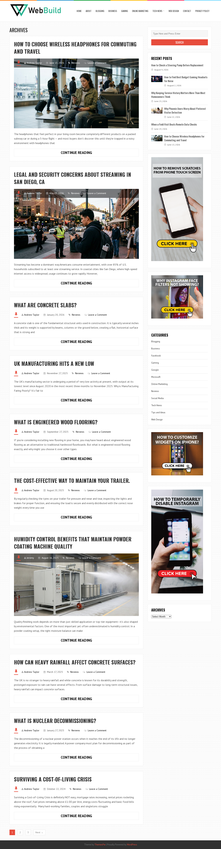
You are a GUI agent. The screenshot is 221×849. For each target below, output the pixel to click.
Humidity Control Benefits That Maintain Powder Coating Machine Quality (72, 542)
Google (155, 369)
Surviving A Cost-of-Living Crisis (53, 779)
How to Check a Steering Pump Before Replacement (177, 65)
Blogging (100, 11)
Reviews (75, 62)
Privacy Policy (202, 11)
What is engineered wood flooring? (56, 422)
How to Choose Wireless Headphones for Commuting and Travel (75, 47)
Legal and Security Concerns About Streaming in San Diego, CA (72, 178)
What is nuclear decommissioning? (55, 721)
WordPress (132, 844)
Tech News (157, 11)
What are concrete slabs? (45, 305)
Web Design (174, 11)
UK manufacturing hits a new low (54, 363)
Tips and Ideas (158, 412)
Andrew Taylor (34, 62)
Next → (39, 832)
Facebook (156, 355)
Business (112, 11)
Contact (187, 11)
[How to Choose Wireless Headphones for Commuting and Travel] (76, 93)
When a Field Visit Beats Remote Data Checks (174, 124)
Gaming (124, 11)
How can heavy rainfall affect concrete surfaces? (75, 662)
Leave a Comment (97, 62)
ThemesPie (99, 844)
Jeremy (30, 557)
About (89, 11)
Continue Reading (87, 153)
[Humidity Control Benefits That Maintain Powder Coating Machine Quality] (76, 584)
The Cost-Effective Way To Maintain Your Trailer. (72, 480)
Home (79, 11)
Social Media (157, 398)
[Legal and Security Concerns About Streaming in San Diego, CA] (76, 224)
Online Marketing (140, 11)
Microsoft (155, 377)
